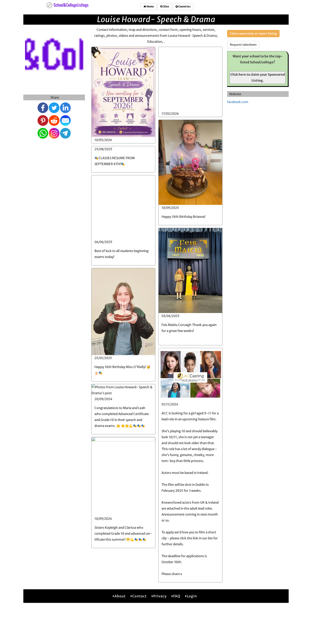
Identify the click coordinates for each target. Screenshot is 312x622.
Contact (139, 596)
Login (192, 596)
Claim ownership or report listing (253, 33)
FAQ (176, 596)
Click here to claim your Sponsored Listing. (257, 77)
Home (150, 6)
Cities (165, 6)
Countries (184, 6)
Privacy (160, 596)
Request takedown (243, 45)
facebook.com (237, 102)
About (120, 596)
